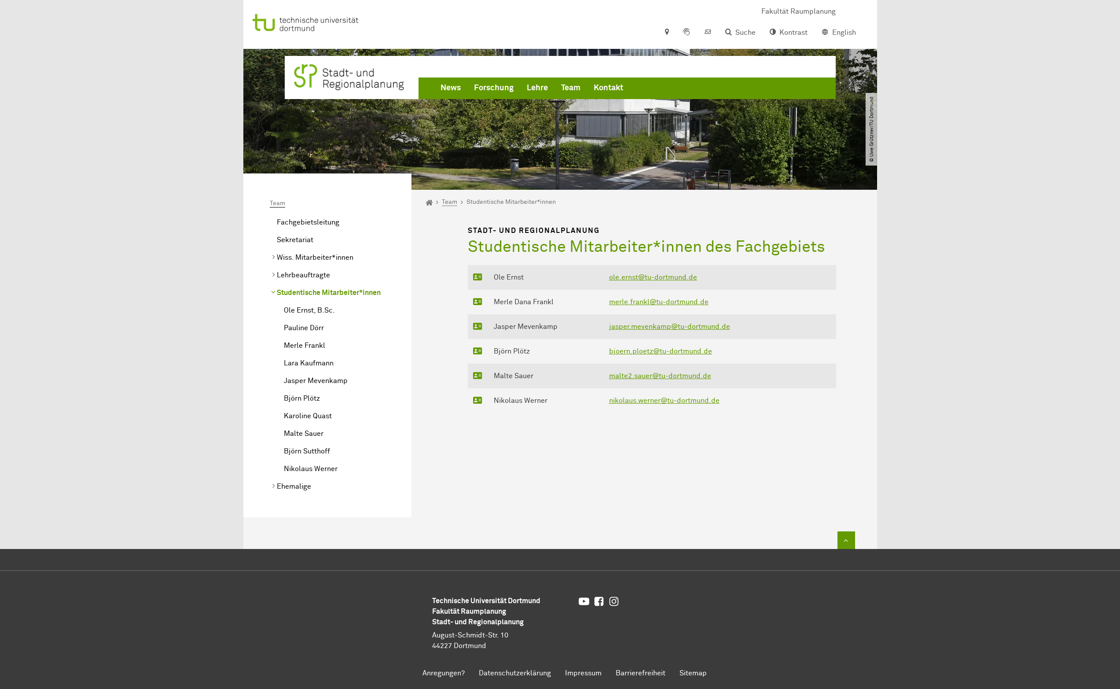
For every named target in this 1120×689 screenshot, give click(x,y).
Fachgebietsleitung (308, 222)
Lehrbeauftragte (303, 275)
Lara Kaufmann (309, 363)
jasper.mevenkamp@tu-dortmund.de (669, 326)
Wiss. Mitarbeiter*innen (315, 257)
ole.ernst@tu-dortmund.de (653, 277)
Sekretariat (295, 239)
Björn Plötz (302, 398)
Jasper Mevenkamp (316, 380)
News (451, 88)
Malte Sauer (303, 433)
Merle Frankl (304, 345)
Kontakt (608, 88)
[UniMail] (707, 32)
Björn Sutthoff (307, 451)
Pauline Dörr (304, 328)
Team (570, 88)
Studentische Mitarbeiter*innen (329, 292)
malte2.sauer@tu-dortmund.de (660, 376)
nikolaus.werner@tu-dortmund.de (664, 400)
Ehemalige (294, 486)
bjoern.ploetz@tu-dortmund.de (660, 351)
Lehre (537, 88)
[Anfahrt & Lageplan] (666, 32)
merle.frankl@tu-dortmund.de (659, 302)
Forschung (494, 88)
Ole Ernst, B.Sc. (309, 310)
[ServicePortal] (686, 32)
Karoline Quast (308, 416)
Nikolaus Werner (311, 468)
